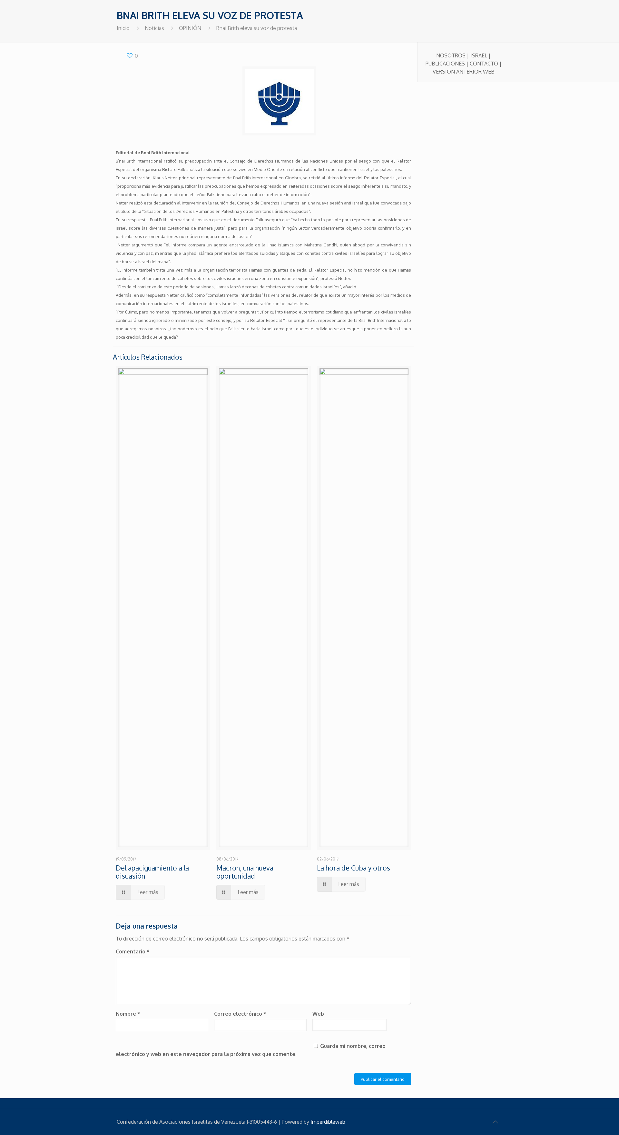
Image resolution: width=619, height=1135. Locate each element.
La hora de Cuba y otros (353, 867)
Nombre (128, 1014)
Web (318, 1014)
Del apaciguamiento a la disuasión (152, 871)
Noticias (154, 28)
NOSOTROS (451, 55)
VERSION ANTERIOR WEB (464, 71)
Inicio (123, 28)
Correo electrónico (240, 1014)
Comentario (133, 951)
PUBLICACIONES (445, 63)
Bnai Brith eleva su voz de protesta (256, 28)
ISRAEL (478, 55)
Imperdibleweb (327, 1122)
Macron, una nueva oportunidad (244, 871)
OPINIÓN (190, 28)
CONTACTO (484, 63)
